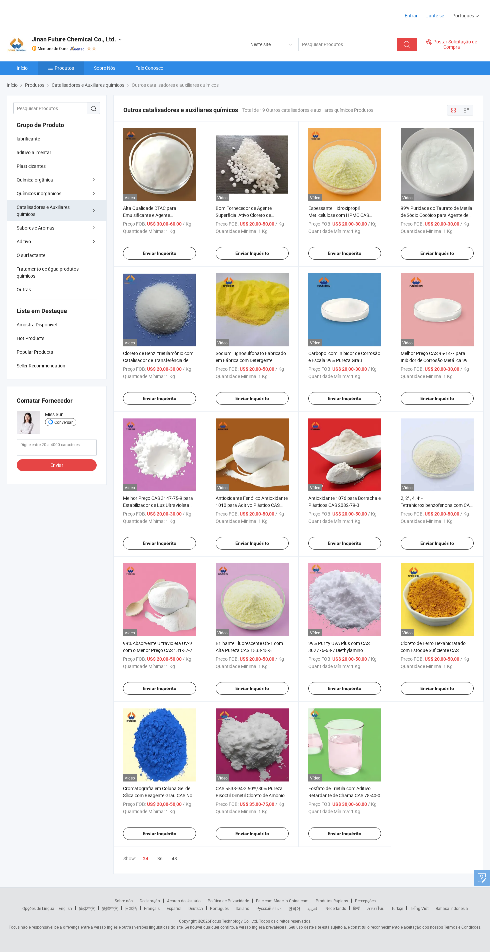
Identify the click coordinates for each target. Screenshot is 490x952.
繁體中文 (110, 908)
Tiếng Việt (419, 908)
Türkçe (397, 908)
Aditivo (24, 241)
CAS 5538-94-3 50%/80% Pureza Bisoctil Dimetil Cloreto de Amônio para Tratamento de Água (250, 795)
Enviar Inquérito (159, 253)
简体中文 (87, 908)
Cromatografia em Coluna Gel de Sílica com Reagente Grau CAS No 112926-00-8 (157, 795)
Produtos (64, 68)
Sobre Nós (104, 68)
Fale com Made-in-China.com (282, 900)
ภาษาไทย (375, 908)
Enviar (56, 465)
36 (160, 858)
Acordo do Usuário (184, 900)
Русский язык (268, 908)
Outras (24, 289)
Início (22, 68)
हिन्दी (356, 908)
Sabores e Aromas (35, 228)
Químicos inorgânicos (39, 193)
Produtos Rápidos (332, 900)
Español (174, 908)
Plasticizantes (31, 166)
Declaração (150, 900)
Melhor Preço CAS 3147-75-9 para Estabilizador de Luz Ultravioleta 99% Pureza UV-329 (158, 505)
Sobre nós (124, 900)
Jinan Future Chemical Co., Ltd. (74, 39)
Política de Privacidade (228, 900)
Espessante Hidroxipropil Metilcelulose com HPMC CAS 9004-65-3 (338, 215)
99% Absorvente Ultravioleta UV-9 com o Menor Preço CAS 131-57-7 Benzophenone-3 (157, 650)
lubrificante (28, 138)
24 (145, 858)
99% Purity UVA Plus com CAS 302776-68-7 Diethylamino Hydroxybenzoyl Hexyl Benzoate (341, 650)
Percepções (365, 900)
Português (219, 908)
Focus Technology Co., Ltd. (234, 921)
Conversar (63, 422)
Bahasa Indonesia (452, 908)
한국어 (294, 908)
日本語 (131, 908)
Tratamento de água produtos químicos (48, 272)
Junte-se (435, 15)
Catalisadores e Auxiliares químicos (43, 210)
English (65, 908)
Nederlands (335, 908)
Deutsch (195, 908)
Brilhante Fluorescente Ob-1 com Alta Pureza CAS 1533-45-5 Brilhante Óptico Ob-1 (249, 650)
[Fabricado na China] (49, 13)
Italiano (242, 908)
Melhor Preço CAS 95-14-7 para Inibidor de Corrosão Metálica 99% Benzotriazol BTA (436, 360)
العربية (312, 908)
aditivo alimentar (34, 152)
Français (152, 908)
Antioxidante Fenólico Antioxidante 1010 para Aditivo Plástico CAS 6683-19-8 (252, 505)
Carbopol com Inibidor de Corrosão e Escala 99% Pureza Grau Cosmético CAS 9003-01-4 (344, 360)
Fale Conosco (149, 68)
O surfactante (31, 255)
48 (174, 858)
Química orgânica (35, 180)
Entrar (411, 15)
